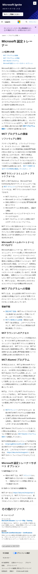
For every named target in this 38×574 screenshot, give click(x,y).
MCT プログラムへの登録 (11, 58)
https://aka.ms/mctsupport (17, 452)
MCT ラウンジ (9, 186)
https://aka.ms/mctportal (23, 493)
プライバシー (11, 565)
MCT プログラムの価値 (10, 55)
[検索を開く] (26, 22)
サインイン (32, 22)
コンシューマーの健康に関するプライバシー (16, 568)
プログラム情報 (13, 35)
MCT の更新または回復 (13, 320)
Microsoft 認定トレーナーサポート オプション (18, 63)
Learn (4, 35)
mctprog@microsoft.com (15, 444)
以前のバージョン (17, 562)
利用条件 (4, 571)
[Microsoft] (19, 22)
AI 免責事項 (5, 562)
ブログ (27, 562)
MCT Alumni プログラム (11, 61)
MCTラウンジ (10, 410)
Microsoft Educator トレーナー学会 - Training (17, 520)
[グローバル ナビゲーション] (2, 22)
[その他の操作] (34, 35)
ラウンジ (26, 475)
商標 (11, 571)
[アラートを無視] (34, 3)
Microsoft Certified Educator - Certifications (17, 533)
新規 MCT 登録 (10, 311)
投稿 (3, 565)
